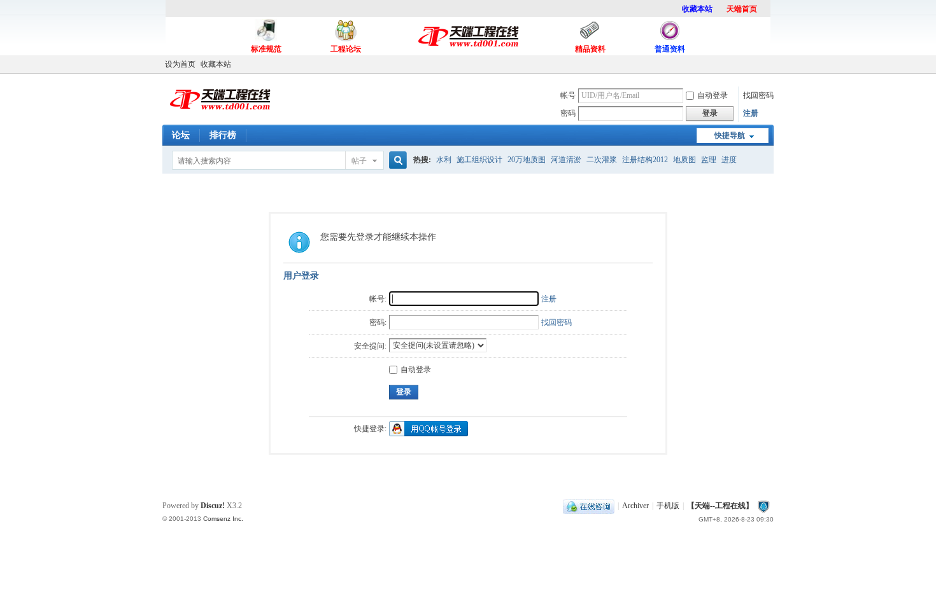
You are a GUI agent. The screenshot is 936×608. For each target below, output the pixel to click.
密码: (377, 322)
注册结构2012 (645, 159)
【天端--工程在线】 (720, 505)
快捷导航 (729, 135)
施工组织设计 (479, 159)
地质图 (684, 159)
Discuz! (213, 505)
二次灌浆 (601, 159)
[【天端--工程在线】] (219, 115)
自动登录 (712, 95)
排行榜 (222, 135)
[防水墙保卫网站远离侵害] (763, 505)
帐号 (568, 95)
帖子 (359, 160)
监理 (708, 159)
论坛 (181, 135)
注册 (750, 113)
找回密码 (758, 95)
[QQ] (588, 505)
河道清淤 (566, 159)
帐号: (377, 298)
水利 (443, 159)
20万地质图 (526, 159)
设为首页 (180, 64)
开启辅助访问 (770, 64)
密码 (568, 113)
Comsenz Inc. (223, 518)
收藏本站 (216, 64)
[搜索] (396, 160)
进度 (729, 159)
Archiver (635, 505)
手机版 (667, 505)
